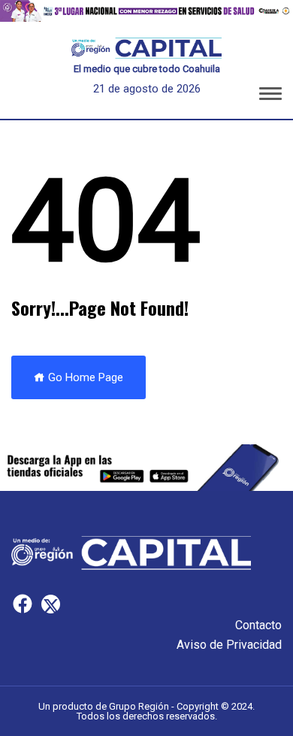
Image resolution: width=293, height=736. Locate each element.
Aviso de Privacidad (229, 645)
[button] (270, 96)
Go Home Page (84, 377)
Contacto (258, 625)
